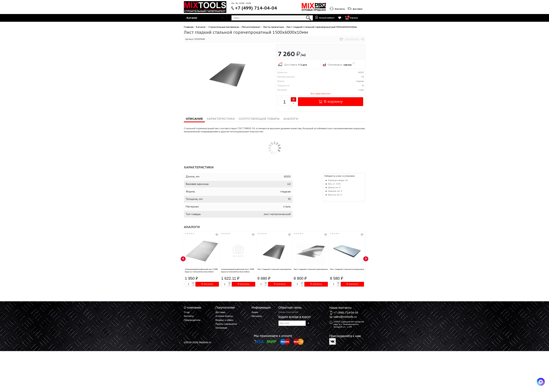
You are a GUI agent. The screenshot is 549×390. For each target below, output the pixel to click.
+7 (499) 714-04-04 (256, 8)
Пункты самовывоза (226, 324)
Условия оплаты (224, 316)
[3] (352, 39)
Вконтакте (332, 341)
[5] (357, 39)
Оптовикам (221, 327)
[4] (354, 39)
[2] (349, 39)
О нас (187, 312)
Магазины (256, 316)
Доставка (220, 312)
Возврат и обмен (224, 320)
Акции (254, 312)
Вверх (533, 304)
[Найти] (308, 17)
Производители (192, 320)
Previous (183, 259)
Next (365, 259)
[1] (346, 39)
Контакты (189, 316)
